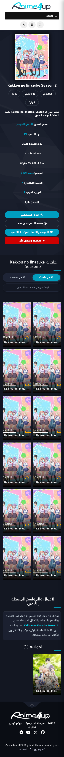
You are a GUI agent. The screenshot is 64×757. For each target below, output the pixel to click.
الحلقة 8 (39, 430)
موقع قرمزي (15, 723)
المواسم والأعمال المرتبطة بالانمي (30, 232)
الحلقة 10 (40, 384)
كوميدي (47, 93)
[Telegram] (21, 732)
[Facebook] (42, 732)
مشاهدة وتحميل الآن (30, 240)
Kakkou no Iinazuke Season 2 (22, 342)
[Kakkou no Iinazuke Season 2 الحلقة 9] (16, 371)
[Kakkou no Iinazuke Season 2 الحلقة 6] (48, 465)
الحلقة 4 (39, 523)
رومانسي (30, 93)
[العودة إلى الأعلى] (32, 705)
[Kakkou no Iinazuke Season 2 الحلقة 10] (48, 371)
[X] (35, 732)
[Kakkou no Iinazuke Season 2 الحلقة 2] (48, 558)
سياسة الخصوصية (35, 723)
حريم (14, 93)
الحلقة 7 (7, 430)
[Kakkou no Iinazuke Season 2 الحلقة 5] (16, 465)
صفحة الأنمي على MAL (30, 223)
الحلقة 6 (39, 477)
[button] (40, 24)
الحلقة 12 (40, 337)
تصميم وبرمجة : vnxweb (32, 749)
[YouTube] (28, 732)
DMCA (51, 723)
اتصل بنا (32, 727)
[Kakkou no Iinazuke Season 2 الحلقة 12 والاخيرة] (48, 324)
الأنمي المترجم (25, 124)
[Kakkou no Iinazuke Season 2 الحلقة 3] (16, 511)
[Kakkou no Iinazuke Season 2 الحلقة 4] (48, 511)
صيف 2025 (27, 172)
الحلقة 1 (7, 570)
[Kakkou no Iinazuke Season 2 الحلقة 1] (16, 558)
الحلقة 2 (39, 570)
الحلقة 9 (7, 384)
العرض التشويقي (30, 214)
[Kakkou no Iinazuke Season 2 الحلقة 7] (16, 418)
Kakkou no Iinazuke (48, 690)
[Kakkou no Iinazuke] (47, 674)
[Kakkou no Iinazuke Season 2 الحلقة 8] (48, 418)
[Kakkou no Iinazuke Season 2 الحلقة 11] (16, 324)
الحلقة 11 (8, 337)
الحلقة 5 (7, 477)
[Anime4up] (31, 7)
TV (25, 134)
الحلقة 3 (7, 523)
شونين (32, 102)
